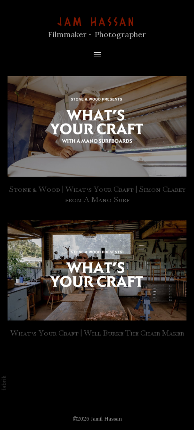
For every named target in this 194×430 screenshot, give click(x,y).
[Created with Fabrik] (4, 383)
